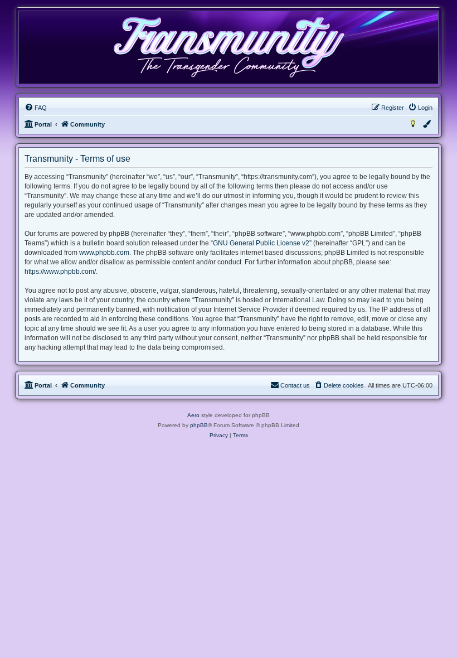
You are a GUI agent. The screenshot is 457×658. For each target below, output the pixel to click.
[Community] (228, 47)
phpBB (199, 425)
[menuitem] (36, 107)
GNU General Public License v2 (261, 243)
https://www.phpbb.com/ (60, 271)
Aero (193, 415)
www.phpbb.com (104, 253)
